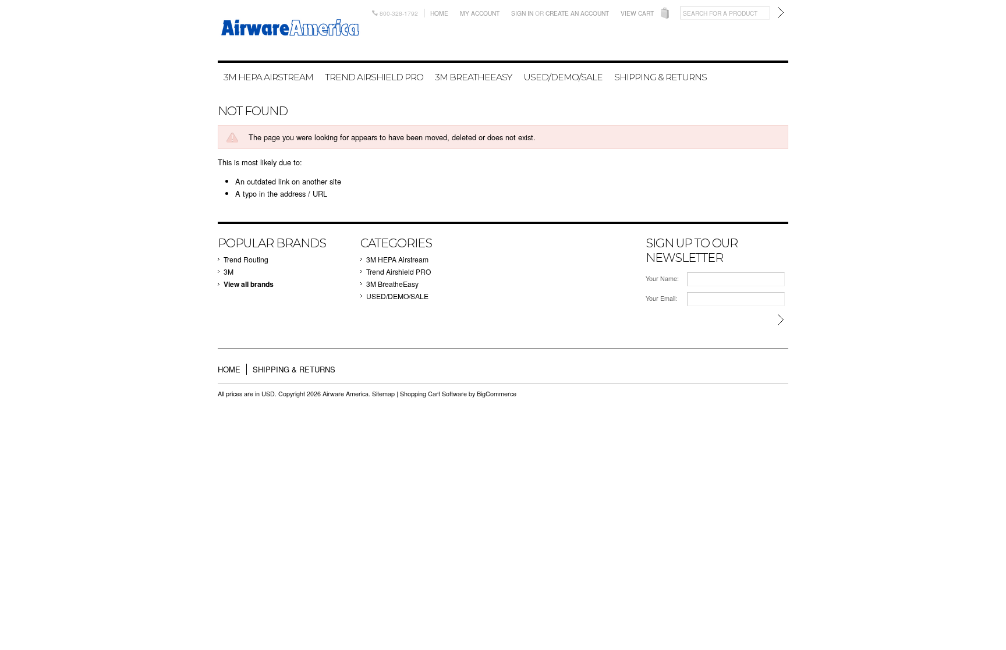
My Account (480, 13)
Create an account (577, 13)
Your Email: (661, 298)
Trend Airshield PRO (374, 77)
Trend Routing (246, 259)
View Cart (637, 13)
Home (439, 13)
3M (228, 271)
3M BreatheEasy (473, 77)
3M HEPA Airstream (268, 77)
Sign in (522, 13)
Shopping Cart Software (433, 393)
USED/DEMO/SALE (563, 77)
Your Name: (662, 278)
